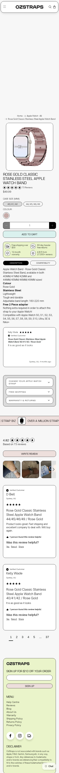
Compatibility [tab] (43, 263)
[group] (29, 440)
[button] (29, 347)
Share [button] (21, 546)
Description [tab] (16, 263)
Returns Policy (14, 722)
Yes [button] (7, 546)
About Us (11, 712)
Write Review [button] (29, 453)
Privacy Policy (13, 725)
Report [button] (14, 546)
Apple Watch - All (34, 116)
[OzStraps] (29, 7)
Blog (8, 708)
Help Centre (12, 702)
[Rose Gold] (6, 215)
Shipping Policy (14, 718)
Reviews (10, 705)
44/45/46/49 (33, 204)
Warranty (11, 715)
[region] (29, 345)
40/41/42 (13, 204)
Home (19, 116)
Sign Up (29, 686)
